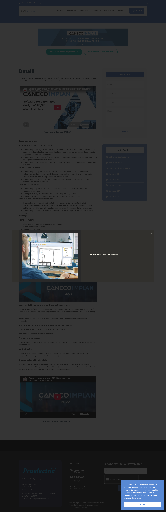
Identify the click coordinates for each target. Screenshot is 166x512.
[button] (151, 233)
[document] (83, 256)
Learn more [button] (136, 498)
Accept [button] (142, 504)
